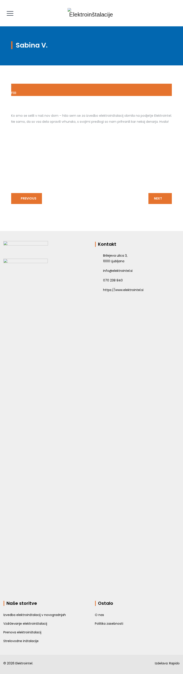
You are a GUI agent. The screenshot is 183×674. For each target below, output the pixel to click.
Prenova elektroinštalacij (22, 632)
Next (158, 198)
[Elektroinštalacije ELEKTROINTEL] (91, 13)
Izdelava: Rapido (167, 663)
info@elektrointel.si (118, 270)
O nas (99, 615)
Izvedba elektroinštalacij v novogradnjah (34, 615)
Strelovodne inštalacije (21, 641)
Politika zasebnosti (109, 623)
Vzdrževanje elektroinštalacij (25, 623)
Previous (28, 198)
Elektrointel (23, 663)
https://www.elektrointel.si (123, 290)
